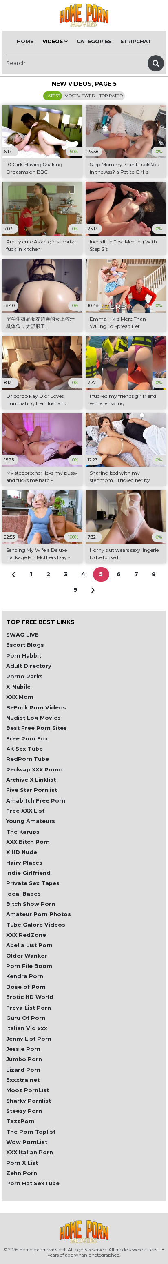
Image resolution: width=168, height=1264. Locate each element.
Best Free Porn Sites (36, 728)
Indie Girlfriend (28, 873)
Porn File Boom (29, 966)
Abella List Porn (29, 945)
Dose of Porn (26, 987)
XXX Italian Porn (29, 1152)
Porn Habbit (23, 656)
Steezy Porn (24, 1111)
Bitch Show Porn (30, 904)
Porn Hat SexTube (33, 1183)
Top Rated (111, 95)
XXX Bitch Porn (28, 842)
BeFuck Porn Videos (36, 707)
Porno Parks (24, 676)
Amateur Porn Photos (38, 914)
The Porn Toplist (30, 1132)
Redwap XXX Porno (34, 770)
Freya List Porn (28, 1008)
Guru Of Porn (25, 1018)
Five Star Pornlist (31, 790)
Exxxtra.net (23, 1080)
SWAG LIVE (22, 635)
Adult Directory (28, 666)
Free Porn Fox (27, 739)
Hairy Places (24, 863)
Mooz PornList (27, 1090)
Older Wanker (26, 956)
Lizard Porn (23, 1070)
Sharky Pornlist (28, 1101)
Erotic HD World (29, 997)
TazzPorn (20, 1121)
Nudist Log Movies (33, 718)
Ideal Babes (23, 894)
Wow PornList (26, 1142)
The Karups (23, 832)
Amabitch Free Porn (35, 801)
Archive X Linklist (31, 780)
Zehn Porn (21, 1173)
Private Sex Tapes (33, 883)
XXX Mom (19, 697)
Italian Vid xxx (26, 1028)
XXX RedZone (26, 935)
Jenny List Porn (28, 1039)
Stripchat (135, 41)
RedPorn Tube (27, 759)
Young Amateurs (30, 821)
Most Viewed (79, 95)
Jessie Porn (23, 1049)
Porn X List (22, 1163)
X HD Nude (21, 852)
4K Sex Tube (24, 749)
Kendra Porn (24, 976)
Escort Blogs (25, 645)
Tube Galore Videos (35, 925)
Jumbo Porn (24, 1059)
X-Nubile (18, 687)
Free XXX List (25, 811)
